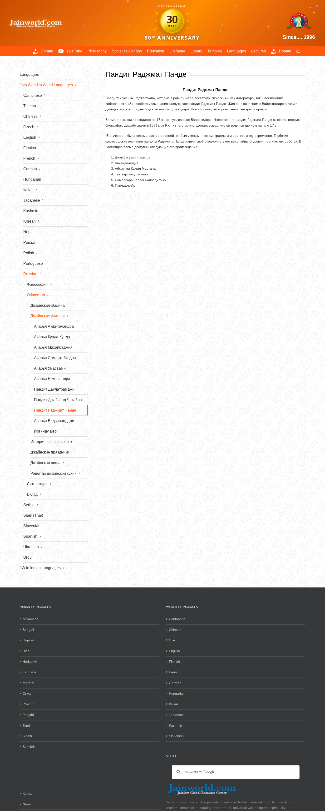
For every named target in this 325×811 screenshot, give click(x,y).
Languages (29, 74)
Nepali (27, 804)
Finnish (174, 661)
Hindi (26, 651)
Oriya (27, 693)
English (174, 651)
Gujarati (28, 640)
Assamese (30, 619)
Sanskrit (29, 747)
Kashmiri (175, 725)
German (175, 683)
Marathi (28, 683)
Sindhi (27, 736)
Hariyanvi (30, 661)
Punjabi (28, 715)
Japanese (176, 715)
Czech (173, 640)
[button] (298, 51)
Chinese (175, 630)
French (174, 672)
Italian (173, 704)
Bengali (28, 630)
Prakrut (28, 704)
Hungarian (177, 693)
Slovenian (176, 736)
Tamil (26, 725)
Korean (28, 793)
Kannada (29, 672)
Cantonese (177, 619)
